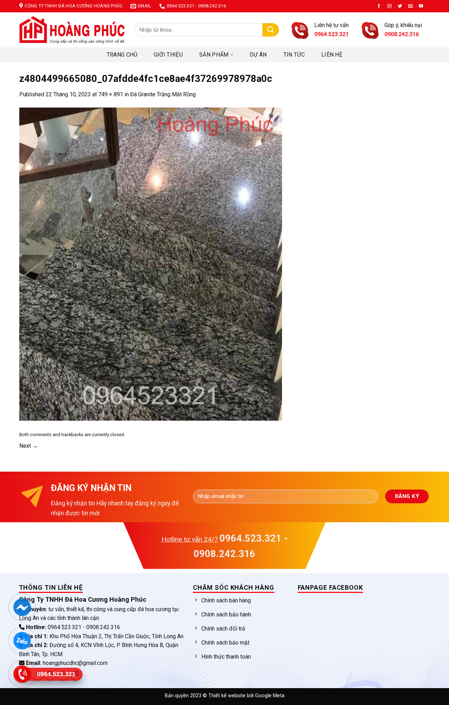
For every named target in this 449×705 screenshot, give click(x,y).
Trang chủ (122, 54)
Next (28, 445)
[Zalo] (22, 641)
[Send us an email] (410, 6)
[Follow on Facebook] (379, 6)
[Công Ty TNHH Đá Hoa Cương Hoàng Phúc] (72, 30)
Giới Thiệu (168, 54)
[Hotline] (22, 674)
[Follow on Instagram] (389, 6)
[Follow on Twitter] (400, 6)
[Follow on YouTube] (421, 6)
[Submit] (270, 30)
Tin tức (294, 54)
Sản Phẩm (214, 54)
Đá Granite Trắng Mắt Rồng (163, 94)
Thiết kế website (227, 696)
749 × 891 (110, 94)
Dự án (258, 54)
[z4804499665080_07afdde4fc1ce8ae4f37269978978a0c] (150, 263)
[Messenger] (22, 607)
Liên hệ (331, 54)
